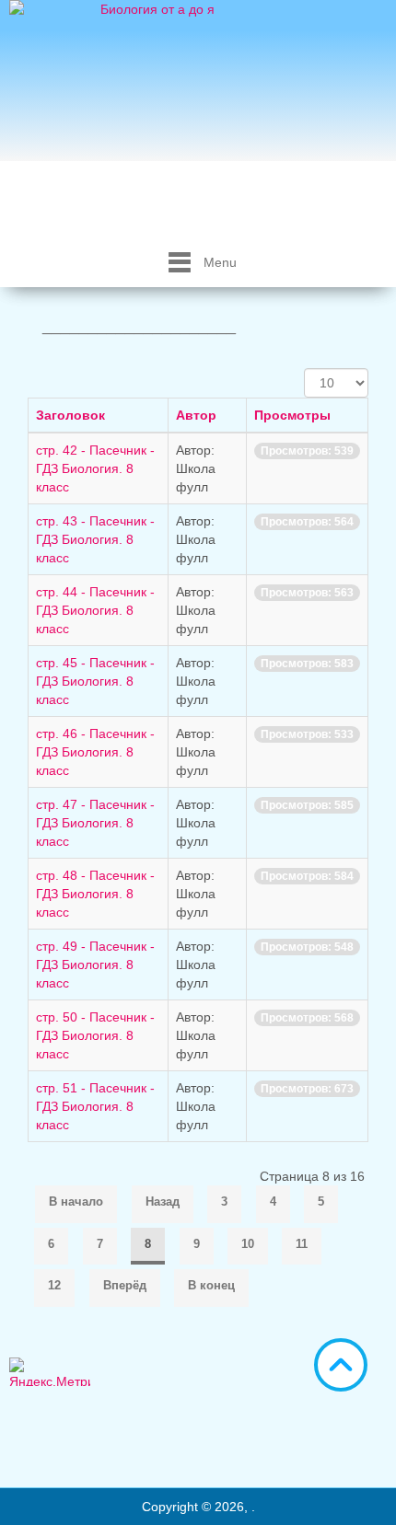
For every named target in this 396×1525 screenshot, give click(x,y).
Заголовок (70, 415)
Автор (196, 415)
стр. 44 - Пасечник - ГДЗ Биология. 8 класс (95, 610)
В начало (76, 1201)
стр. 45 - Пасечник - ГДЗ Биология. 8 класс (95, 681)
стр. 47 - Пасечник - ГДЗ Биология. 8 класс (95, 823)
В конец (211, 1285)
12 (54, 1285)
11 (302, 1244)
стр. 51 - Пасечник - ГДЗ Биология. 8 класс (95, 1106)
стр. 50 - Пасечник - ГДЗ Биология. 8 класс (95, 1035)
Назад (163, 1201)
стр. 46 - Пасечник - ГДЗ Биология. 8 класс (95, 752)
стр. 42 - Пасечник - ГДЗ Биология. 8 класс (95, 468)
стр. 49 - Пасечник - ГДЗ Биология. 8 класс (95, 964)
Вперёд (124, 1285)
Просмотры (292, 415)
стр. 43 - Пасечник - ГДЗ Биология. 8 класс (95, 539)
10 (247, 1244)
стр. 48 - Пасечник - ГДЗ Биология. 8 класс (95, 893)
